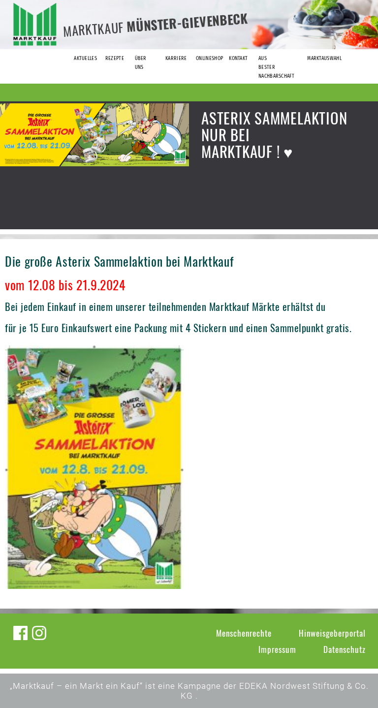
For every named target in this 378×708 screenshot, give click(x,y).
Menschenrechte (244, 633)
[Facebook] (20, 633)
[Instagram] (39, 633)
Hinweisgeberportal (332, 633)
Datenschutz (344, 649)
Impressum (277, 649)
